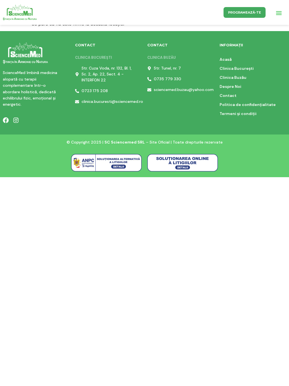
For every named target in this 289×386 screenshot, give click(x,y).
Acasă (226, 59)
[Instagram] (16, 120)
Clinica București (237, 68)
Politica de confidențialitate (248, 104)
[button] (278, 13)
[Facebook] (6, 120)
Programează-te (244, 12)
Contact (228, 95)
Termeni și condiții (238, 113)
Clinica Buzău (233, 77)
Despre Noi (230, 86)
